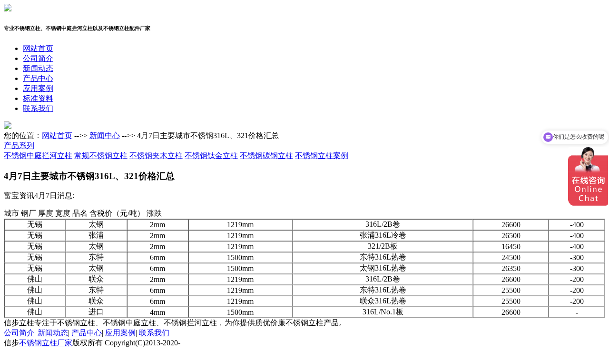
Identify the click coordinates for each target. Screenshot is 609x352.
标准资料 (38, 98)
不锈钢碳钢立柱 (266, 155)
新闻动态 (38, 68)
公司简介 (38, 58)
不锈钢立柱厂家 (45, 343)
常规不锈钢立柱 (101, 155)
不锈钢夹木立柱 (156, 155)
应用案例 (38, 88)
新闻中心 (104, 135)
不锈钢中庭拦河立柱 (38, 155)
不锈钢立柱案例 (321, 155)
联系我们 (38, 108)
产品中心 (38, 78)
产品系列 (19, 145)
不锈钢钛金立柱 (211, 155)
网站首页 (38, 48)
